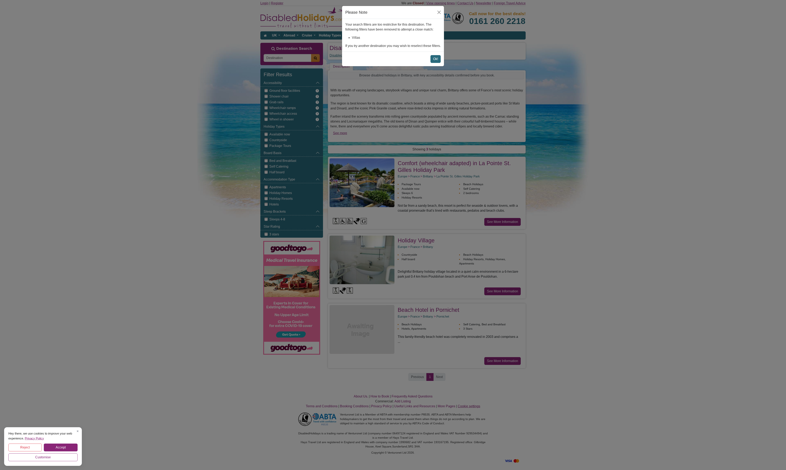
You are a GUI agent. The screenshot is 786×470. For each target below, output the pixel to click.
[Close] (439, 12)
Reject (25, 447)
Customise (43, 457)
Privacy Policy (34, 438)
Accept (61, 447)
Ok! (435, 59)
